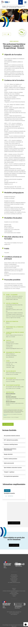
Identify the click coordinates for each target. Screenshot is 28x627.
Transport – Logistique (8, 20)
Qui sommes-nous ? (8, 62)
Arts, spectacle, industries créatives (11, 22)
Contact (14, 589)
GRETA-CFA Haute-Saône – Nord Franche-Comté (14, 65)
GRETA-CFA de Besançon (9, 37)
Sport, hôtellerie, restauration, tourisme (12, 16)
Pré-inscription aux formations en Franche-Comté (14, 50)
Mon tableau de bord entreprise (14, 582)
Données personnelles (14, 593)
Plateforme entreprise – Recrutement (11, 51)
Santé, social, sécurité (8, 32)
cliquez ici (5, 415)
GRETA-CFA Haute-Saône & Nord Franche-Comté (14, 41)
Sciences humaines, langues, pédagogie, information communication (12, 15)
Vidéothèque (14, 581)
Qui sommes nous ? (14, 578)
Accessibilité (14, 594)
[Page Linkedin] (6, 6)
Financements (14, 577)
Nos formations (14, 574)
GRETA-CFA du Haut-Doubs (9, 39)
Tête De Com (14, 626)
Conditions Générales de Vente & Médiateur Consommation (14, 590)
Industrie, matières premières (10, 30)
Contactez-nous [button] (15, 545)
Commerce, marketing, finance (10, 25)
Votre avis (14, 588)
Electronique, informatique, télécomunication (13, 27)
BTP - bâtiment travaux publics (10, 23)
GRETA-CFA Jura (7, 68)
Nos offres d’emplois (8, 70)
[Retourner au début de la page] (26, 624)
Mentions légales (14, 592)
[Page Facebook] (3, 6)
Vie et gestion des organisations (10, 18)
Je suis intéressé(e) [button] (9, 424)
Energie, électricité (7, 28)
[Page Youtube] (8, 6)
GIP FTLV (6, 44)
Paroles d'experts (14, 579)
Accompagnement (14, 576)
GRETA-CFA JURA (7, 42)
